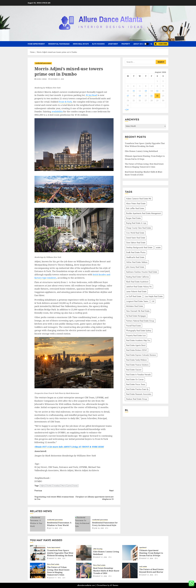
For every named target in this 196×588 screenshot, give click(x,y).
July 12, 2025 (53, 528)
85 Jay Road (91, 95)
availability (57, 111)
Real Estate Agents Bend (135, 345)
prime (69, 486)
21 (152, 95)
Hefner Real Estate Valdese (136, 262)
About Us (137, 44)
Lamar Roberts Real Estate (136, 291)
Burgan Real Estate (133, 218)
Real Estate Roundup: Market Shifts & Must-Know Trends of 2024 (106, 570)
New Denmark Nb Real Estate (137, 311)
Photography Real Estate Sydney (138, 330)
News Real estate (81, 44)
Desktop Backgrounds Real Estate (139, 247)
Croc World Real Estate (135, 233)
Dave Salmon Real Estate (135, 242)
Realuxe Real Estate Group (136, 399)
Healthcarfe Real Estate (135, 257)
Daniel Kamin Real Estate (135, 237)
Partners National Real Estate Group (140, 321)
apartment (113, 44)
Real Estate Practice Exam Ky (137, 389)
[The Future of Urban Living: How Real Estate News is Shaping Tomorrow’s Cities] (37, 570)
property (125, 44)
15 (157, 91)
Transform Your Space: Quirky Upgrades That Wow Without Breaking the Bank (60, 553)
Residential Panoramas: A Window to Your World (59, 523)
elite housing (98, 44)
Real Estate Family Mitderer (136, 360)
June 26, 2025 (99, 528)
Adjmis (42, 486)
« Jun (127, 109)
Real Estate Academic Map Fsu (138, 340)
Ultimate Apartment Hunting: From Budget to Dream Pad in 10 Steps (151, 553)
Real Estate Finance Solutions (137, 365)
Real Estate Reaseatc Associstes (138, 394)
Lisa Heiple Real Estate (154, 296)
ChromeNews (102, 585)
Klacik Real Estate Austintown (137, 281)
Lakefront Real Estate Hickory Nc (139, 286)
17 (128, 95)
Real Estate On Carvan (135, 379)
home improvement (36, 44)
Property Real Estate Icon (136, 335)
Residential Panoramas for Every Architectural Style (105, 523)
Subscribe (162, 44)
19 (140, 95)
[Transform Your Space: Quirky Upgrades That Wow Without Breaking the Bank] (37, 552)
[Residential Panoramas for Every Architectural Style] (83, 524)
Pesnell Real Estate (133, 325)
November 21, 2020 (57, 79)
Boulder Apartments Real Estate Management (143, 213)
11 (134, 91)
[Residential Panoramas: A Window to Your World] (37, 524)
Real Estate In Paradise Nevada (138, 374)
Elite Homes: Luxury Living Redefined (141, 151)
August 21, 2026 (55, 558)
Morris (64, 486)
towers (75, 486)
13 (146, 91)
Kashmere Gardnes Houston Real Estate (141, 272)
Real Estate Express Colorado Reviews (141, 355)
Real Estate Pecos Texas (135, 384)
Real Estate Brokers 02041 (136, 350)
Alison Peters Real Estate (136, 203)
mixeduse (57, 486)
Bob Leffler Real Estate (135, 208)
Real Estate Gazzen (133, 369)
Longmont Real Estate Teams (137, 301)
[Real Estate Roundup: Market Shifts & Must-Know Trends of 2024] (84, 570)
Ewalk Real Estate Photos (136, 252)
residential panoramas (59, 44)
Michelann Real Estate (134, 306)
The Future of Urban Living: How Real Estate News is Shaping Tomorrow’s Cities (58, 571)
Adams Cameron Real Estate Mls (138, 198)
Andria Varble (41, 79)
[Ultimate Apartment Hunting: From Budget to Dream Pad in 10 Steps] (130, 552)
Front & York (65, 101)
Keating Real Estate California (137, 277)
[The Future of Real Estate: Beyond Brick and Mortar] (130, 570)
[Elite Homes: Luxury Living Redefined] (84, 552)
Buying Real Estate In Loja (136, 223)
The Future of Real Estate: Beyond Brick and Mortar (151, 570)
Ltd (153, 301)
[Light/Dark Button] (146, 44)
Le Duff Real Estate (133, 296)
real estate (143, 567)
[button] (151, 44)
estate (158, 247)
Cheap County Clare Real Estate (138, 228)
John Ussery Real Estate (135, 267)
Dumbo (49, 486)
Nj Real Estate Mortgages (136, 316)
